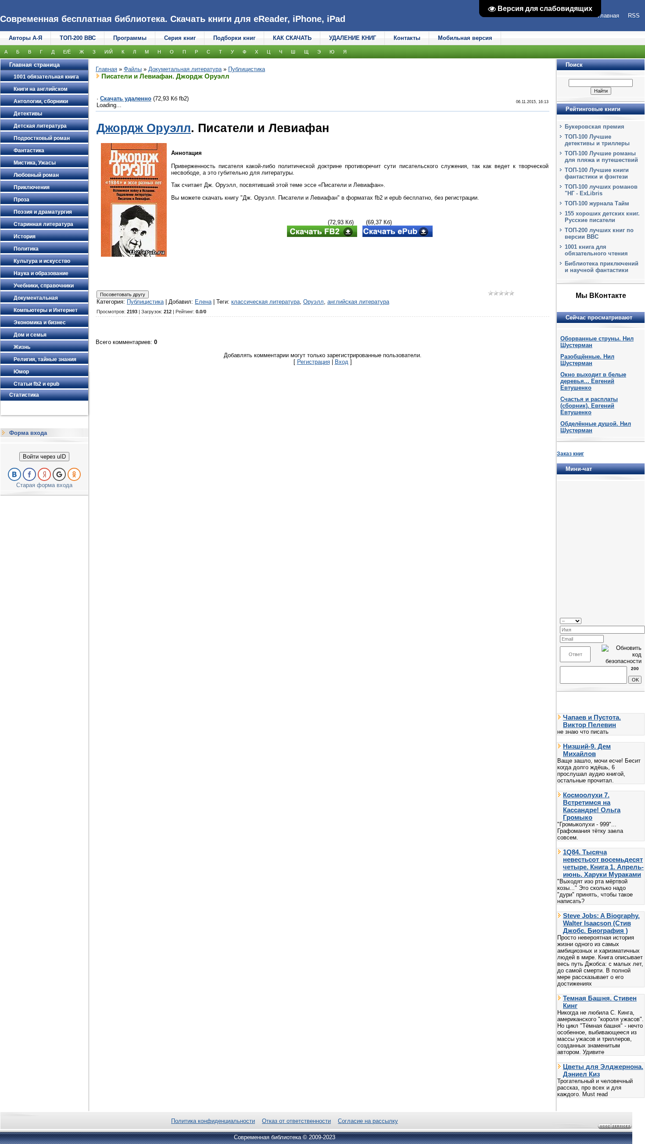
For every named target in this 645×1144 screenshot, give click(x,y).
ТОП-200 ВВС (78, 38)
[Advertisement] (360, 264)
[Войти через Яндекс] (44, 474)
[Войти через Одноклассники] (74, 474)
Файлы (133, 69)
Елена (203, 301)
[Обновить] (638, 620)
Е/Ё (67, 51)
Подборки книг (234, 38)
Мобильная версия (465, 38)
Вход (341, 362)
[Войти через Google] (59, 474)
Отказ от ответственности (296, 1121)
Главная (106, 69)
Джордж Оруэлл (144, 128)
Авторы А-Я (25, 38)
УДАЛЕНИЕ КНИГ (352, 38)
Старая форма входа (44, 485)
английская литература (358, 301)
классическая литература (265, 301)
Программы (130, 38)
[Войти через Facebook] (29, 474)
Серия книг (180, 38)
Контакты (407, 38)
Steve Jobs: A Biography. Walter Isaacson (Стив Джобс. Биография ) (601, 923)
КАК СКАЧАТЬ (292, 38)
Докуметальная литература (185, 69)
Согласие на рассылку (368, 1121)
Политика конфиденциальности (213, 1121)
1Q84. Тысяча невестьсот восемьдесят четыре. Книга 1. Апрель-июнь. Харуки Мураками (603, 863)
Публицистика (246, 69)
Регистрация (313, 362)
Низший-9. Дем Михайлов (587, 749)
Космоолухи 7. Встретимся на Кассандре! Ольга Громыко (591, 806)
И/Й (108, 51)
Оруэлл (313, 301)
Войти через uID (44, 456)
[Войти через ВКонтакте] (14, 474)
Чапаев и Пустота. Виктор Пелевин (592, 721)
